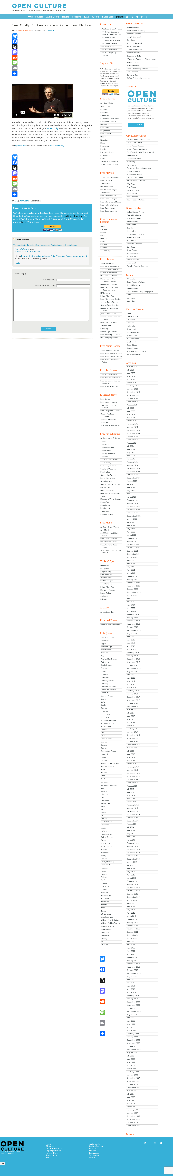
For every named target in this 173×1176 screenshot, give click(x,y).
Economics (104, 128)
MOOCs (104, 819)
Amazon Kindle (107, 637)
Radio (103, 871)
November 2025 (133, 395)
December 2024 (133, 430)
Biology (103, 109)
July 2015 (130, 789)
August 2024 (132, 443)
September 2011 (133, 935)
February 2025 (133, 424)
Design (104, 708)
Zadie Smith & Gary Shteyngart (140, 291)
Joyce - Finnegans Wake (137, 149)
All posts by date (107, 612)
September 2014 (133, 821)
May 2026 (131, 376)
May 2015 (131, 795)
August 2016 (132, 748)
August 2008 (132, 1053)
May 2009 (131, 1024)
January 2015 (132, 808)
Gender (104, 745)
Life (102, 797)
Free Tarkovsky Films (109, 205)
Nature (104, 831)
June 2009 (131, 1021)
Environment (105, 134)
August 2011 (132, 938)
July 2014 (130, 827)
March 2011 (131, 954)
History (103, 137)
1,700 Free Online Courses (111, 29)
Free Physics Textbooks (110, 378)
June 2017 (131, 716)
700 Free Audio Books (109, 350)
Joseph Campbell (134, 37)
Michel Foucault (133, 27)
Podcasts (105, 852)
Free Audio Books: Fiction (111, 353)
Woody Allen (132, 335)
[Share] (52, 73)
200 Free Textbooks (108, 50)
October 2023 (132, 475)
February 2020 (133, 614)
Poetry (103, 855)
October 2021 (132, 551)
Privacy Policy (52, 1153)
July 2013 (130, 865)
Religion (103, 158)
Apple (103, 643)
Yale (102, 941)
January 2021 (132, 579)
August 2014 (132, 824)
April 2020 (131, 608)
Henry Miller (131, 231)
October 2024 (132, 436)
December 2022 (133, 506)
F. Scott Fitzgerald (134, 218)
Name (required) (49, 280)
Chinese (103, 229)
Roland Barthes (133, 65)
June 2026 (131, 373)
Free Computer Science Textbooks (110, 382)
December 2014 (133, 811)
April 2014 (131, 837)
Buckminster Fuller (134, 56)
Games (104, 742)
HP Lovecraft (105, 293)
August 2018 (132, 671)
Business (104, 112)
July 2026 (130, 370)
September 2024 (133, 440)
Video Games (106, 929)
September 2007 (133, 1087)
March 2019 (131, 649)
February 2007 (133, 1110)
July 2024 (130, 446)
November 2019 (133, 624)
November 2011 (133, 929)
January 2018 (132, 694)
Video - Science (107, 926)
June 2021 (131, 563)
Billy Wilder (105, 599)
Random (104, 874)
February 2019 (133, 652)
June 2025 (131, 411)
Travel (103, 908)
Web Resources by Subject (108, 406)
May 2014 (131, 833)
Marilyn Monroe (133, 259)
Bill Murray (131, 162)
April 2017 (131, 722)
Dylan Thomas (133, 190)
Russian (103, 245)
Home (48, 1144)
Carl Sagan (131, 40)
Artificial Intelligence (109, 659)
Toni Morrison (106, 584)
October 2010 (132, 970)
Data (103, 702)
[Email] (52, 68)
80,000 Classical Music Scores (109, 534)
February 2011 (133, 957)
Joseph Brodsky (133, 237)
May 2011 (131, 948)
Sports (104, 889)
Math (102, 143)
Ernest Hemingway (134, 215)
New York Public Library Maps (110, 494)
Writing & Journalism (109, 161)
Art (102, 656)
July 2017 (130, 713)
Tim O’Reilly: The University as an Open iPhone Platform (52, 25)
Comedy (104, 683)
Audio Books (106, 665)
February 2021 (133, 576)
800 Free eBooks (107, 46)
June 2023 (131, 487)
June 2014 (131, 830)
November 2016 (133, 738)
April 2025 (131, 417)
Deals (103, 705)
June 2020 (131, 602)
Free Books (105, 399)
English (103, 232)
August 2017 (132, 710)
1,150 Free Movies (107, 37)
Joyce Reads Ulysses (135, 146)
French (103, 235)
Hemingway (105, 565)
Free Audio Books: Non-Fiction (110, 360)
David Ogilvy (105, 593)
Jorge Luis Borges (134, 46)
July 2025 (130, 408)
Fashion (104, 729)
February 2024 (133, 462)
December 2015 (133, 773)
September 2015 (133, 783)
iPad (103, 769)
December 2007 (133, 1078)
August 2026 (132, 367)
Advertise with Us (54, 1148)
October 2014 (132, 818)
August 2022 (132, 519)
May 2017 (131, 719)
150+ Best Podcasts (108, 43)
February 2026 (133, 386)
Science (104, 883)
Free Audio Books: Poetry (111, 356)
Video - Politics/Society (110, 923)
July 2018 (130, 675)
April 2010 (131, 989)
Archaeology (106, 647)
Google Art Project (108, 475)
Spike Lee (131, 295)
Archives (104, 653)
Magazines (105, 803)
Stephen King (105, 325)
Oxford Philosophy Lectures (138, 78)
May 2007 (131, 1100)
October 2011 (132, 932)
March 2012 (131, 916)
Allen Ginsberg (133, 221)
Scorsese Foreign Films (136, 351)
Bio (47, 1157)
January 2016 (132, 770)
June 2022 (131, 525)
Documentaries (106, 186)
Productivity (106, 865)
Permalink (24, 200)
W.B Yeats (131, 184)
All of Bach (104, 530)
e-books (104, 711)
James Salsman (22, 249)
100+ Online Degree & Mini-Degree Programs (110, 33)
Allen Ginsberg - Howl (136, 181)
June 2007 (131, 1097)
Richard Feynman (134, 34)
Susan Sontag (133, 348)
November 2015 (133, 776)
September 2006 (133, 1126)
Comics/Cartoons (108, 686)
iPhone (104, 772)
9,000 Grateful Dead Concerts (108, 546)
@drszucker (21, 145)
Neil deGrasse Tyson (135, 212)
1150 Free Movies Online (110, 177)
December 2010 (133, 964)
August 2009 (132, 1014)
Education (105, 717)
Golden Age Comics (108, 331)
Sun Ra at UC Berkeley (136, 30)
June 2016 (131, 754)
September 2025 (133, 402)
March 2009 (131, 1030)
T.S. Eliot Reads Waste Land (138, 139)
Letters (104, 791)
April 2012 (131, 913)
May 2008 (131, 1062)
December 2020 (133, 583)
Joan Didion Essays (108, 314)
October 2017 (132, 703)
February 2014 (133, 843)
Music (103, 828)
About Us (50, 1146)
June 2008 (131, 1059)
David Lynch (132, 329)
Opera (103, 840)
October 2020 (132, 589)
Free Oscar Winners (108, 211)
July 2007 (130, 1094)
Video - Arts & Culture (110, 920)
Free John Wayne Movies (110, 202)
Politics (104, 858)
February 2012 (133, 919)
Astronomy (105, 106)
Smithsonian (105, 450)
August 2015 (132, 786)
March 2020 (131, 611)
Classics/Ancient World (110, 118)
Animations (105, 192)
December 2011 (133, 925)
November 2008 (133, 1043)
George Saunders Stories (110, 305)
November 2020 (133, 586)
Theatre (104, 905)
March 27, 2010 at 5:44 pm (27, 251)
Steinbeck (104, 596)
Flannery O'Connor (134, 174)
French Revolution (107, 478)
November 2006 (133, 1119)
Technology (26, 30)
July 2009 (130, 1018)
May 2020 (131, 605)
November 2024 (133, 433)
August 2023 (132, 481)
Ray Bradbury (106, 575)
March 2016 (131, 764)
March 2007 (131, 1107)
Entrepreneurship (108, 723)
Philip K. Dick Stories (108, 273)
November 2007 (133, 1081)
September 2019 (133, 630)
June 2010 (131, 983)
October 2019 (132, 627)
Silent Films (105, 183)
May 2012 (131, 910)
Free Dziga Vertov (108, 208)
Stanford (104, 892)
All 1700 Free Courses (109, 164)
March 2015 (131, 802)
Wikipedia (105, 935)
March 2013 (131, 878)
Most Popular (106, 822)
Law (102, 788)
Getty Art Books (107, 490)
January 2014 (132, 846)
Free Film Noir (106, 180)
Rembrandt (105, 508)
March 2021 (131, 573)
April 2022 (131, 532)
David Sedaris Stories (109, 322)
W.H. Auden (132, 240)
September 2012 (133, 897)
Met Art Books (106, 487)
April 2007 (131, 1103)
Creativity (105, 693)
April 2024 (131, 455)
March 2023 (131, 497)
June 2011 (131, 945)
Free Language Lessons (110, 411)
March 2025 (131, 421)
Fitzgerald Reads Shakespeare (139, 168)
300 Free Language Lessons (108, 54)
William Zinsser (106, 578)
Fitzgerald (104, 568)
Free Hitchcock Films (108, 195)
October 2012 (132, 894)
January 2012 (132, 922)
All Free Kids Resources (110, 425)
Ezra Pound (131, 187)
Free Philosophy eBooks (110, 266)
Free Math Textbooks (109, 386)
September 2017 (133, 706)
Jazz (103, 775)
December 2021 (133, 544)
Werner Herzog (133, 332)
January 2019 (132, 656)
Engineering (105, 131)
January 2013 (132, 884)
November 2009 (133, 1005)
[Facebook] (52, 41)
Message (38, 285)
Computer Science (108, 121)
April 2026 (131, 379)
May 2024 (131, 452)
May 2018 (131, 681)
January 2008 (132, 1075)
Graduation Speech (109, 751)
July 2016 (130, 751)
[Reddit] (52, 57)
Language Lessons (109, 785)
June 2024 (131, 449)
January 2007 (132, 1113)
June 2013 (131, 868)
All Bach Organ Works (109, 527)
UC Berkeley (106, 914)
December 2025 (133, 392)
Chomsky (104, 328)
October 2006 (132, 1122)
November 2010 (133, 967)
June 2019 (131, 640)
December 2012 (133, 887)
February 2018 (133, 690)
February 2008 (133, 1072)
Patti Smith (131, 225)
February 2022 (133, 538)
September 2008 (133, 1049)
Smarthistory (105, 505)
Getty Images (106, 481)
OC (16, 200)
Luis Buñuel (131, 342)
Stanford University (108, 469)
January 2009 (132, 1037)
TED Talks (105, 898)
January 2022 (132, 541)
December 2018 (133, 659)
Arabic (103, 226)
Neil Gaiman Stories (108, 276)
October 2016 (132, 741)
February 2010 (133, 995)
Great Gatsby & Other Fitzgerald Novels (109, 288)
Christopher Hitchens (135, 234)
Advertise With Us (136, 125)
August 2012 (132, 900)
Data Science (105, 124)
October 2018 (132, 665)
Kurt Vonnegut (106, 581)
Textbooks (94, 1155)
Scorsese (130, 323)
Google (104, 748)
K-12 (103, 779)
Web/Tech (105, 932)
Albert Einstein (133, 155)
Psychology (105, 155)
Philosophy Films (134, 354)
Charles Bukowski (134, 158)
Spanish (103, 248)
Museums (105, 825)
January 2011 (132, 960)
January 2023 (132, 503)
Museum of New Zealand (110, 499)
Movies (92, 1150)
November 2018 (133, 662)
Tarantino (131, 319)
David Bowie (132, 250)
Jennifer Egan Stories (109, 302)
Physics (103, 149)
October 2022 (132, 513)
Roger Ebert (132, 345)
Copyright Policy (53, 1150)
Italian (102, 241)
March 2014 (131, 840)
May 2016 (131, 757)
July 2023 (130, 484)
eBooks (92, 1157)
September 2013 (133, 859)
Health (103, 757)
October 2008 (132, 1046)
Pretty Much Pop (108, 862)
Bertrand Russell (133, 75)
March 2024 (131, 459)
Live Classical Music (108, 542)
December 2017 (133, 697)
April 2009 (131, 1027)
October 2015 (132, 779)
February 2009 (133, 1033)
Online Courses (107, 837)
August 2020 (132, 595)
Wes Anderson (133, 339)
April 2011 (131, 951)
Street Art (104, 502)
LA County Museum (108, 466)
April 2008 (131, 1065)
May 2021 (131, 567)
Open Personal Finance (110, 625)
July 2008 (130, 1056)
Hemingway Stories (108, 284)
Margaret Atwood (108, 590)
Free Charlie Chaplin (108, 199)
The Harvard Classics (109, 270)
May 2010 (131, 986)
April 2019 (131, 646)
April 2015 (131, 798)
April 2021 (131, 570)
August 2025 (132, 405)
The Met (103, 441)
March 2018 (131, 687)
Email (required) (48, 285)
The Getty (104, 444)
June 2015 (131, 792)
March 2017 (131, 725)
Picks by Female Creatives (137, 266)
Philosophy (105, 146)
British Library (106, 472)
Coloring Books (106, 514)
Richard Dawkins (134, 53)
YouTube (104, 945)
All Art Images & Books (110, 438)
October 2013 (132, 856)
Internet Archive (107, 766)
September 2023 (133, 478)
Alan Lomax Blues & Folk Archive (110, 551)
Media (103, 812)
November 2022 (133, 509)
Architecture (106, 650)
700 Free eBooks (107, 263)
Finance (104, 736)
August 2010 (132, 976)
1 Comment (50, 30)
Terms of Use (52, 1155)
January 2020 (132, 617)
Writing (104, 938)
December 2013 (133, 849)
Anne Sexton (132, 193)
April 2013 (131, 875)
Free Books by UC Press (110, 334)
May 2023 (131, 490)
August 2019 (132, 633)
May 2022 (131, 529)
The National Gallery (108, 460)
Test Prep (104, 422)
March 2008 (131, 1068)
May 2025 (131, 414)
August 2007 (132, 1091)
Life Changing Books (109, 337)
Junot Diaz (131, 301)
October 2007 (132, 1084)
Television (105, 901)
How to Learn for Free (110, 763)
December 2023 (133, 468)
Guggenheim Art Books (110, 484)
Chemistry (104, 115)
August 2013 (132, 862)
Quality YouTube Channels (107, 415)
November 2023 (133, 471)
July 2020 (130, 598)
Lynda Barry (132, 298)
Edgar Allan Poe (107, 296)
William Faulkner (134, 171)
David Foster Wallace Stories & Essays (109, 280)
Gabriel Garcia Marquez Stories (110, 318)
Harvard (104, 754)
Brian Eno (131, 228)
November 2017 (133, 700)
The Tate (104, 456)
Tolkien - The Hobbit (135, 177)
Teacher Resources (108, 419)
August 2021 (132, 557)
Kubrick (129, 313)
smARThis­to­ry (57, 145)
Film (102, 733)
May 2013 (131, 872)
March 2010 (131, 992)
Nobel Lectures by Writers (137, 68)
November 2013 (133, 852)
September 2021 (133, 554)
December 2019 (133, 621)
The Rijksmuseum (107, 447)
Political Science (107, 152)
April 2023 (131, 494)
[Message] (52, 62)
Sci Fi (103, 880)
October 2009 (132, 1008)
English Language (108, 720)
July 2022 (130, 522)
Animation (105, 640)
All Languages (106, 251)
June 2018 (131, 678)
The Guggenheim (107, 453)
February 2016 (133, 767)
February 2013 (133, 881)
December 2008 (133, 1040)
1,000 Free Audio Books (110, 40)
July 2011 (130, 941)
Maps (103, 806)
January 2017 (132, 732)
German (103, 238)
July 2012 (130, 903)
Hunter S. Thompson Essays (109, 309)
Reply (17, 263)
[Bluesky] (52, 36)
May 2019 (131, 643)
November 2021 (133, 548)
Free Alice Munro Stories (110, 299)
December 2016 (133, 735)
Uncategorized (107, 917)
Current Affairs (107, 696)
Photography (106, 846)
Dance (103, 699)
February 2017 (133, 729)
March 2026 (131, 382)
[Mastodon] (52, 52)
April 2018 (131, 684)
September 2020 (133, 592)
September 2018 (133, 668)
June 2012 (131, 906)
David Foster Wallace (136, 200)
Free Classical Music (108, 539)
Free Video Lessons (108, 402)
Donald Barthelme (134, 244)
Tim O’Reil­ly (52, 128)
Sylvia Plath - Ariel (134, 143)
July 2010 (130, 979)
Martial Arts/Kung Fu (109, 189)
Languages (94, 1153)
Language (105, 782)
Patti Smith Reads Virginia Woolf (140, 152)
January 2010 (132, 999)
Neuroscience (106, 834)
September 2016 (133, 744)
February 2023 (133, 500)
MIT (102, 815)
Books (103, 671)
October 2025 (132, 398)
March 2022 (131, 535)
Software (105, 886)
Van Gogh (104, 511)
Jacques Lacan (133, 62)
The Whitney (105, 463)
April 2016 (131, 760)
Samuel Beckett (133, 253)
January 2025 (132, 427)
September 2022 (133, 516)
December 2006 (133, 1116)
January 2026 (132, 389)
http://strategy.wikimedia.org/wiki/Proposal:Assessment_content (54, 256)
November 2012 (133, 891)
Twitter (104, 911)
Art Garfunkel (132, 256)
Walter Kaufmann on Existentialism (141, 59)
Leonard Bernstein (134, 49)
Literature (104, 140)
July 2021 (130, 560)
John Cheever (132, 196)
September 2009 (133, 1011)
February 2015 (133, 805)
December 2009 (133, 1002)
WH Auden (131, 279)
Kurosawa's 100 (133, 316)
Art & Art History (107, 103)
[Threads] (52, 46)
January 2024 (132, 465)
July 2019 (130, 637)
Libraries (104, 794)
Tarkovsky (131, 326)
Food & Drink (106, 739)
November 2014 (133, 814)
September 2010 (133, 973)
